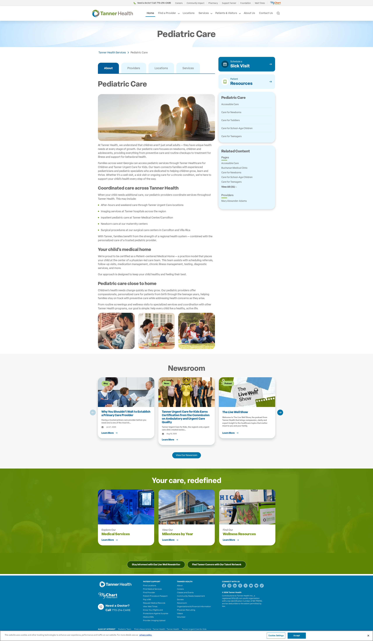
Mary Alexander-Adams (234, 201)
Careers (179, 3)
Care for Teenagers (231, 136)
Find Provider (149, 592)
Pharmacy (213, 3)
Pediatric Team (124, 629)
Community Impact (195, 3)
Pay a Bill (147, 599)
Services (204, 13)
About (108, 68)
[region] (186, 636)
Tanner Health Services (112, 52)
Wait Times (260, 3)
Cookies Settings (276, 635)
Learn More (108, 540)
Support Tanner (229, 3)
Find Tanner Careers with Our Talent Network (216, 564)
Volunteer (181, 617)
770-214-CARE (121, 610)
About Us (249, 13)
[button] (93, 412)
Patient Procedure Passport (155, 596)
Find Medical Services (152, 589)
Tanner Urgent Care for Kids (194, 629)
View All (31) (228, 186)
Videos (180, 613)
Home (150, 13)
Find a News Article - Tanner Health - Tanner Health (156, 629)
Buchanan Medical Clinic (234, 168)
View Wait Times (150, 606)
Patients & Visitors (226, 13)
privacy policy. (145, 635)
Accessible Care (230, 104)
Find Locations (149, 585)
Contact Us (266, 13)
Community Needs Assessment (191, 596)
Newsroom (182, 603)
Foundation (245, 3)
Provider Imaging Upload (154, 620)
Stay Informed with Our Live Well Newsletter (156, 564)
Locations (189, 13)
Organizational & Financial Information (194, 606)
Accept (296, 635)
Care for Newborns (231, 112)
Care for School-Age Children (237, 128)
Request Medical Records (154, 603)
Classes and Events (185, 592)
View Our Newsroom (186, 455)
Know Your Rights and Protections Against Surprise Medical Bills (155, 613)
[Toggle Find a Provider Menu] (178, 13)
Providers (133, 68)
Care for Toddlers (230, 120)
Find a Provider (167, 13)
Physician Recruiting (186, 610)
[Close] (368, 635)
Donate (180, 599)
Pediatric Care (139, 52)
